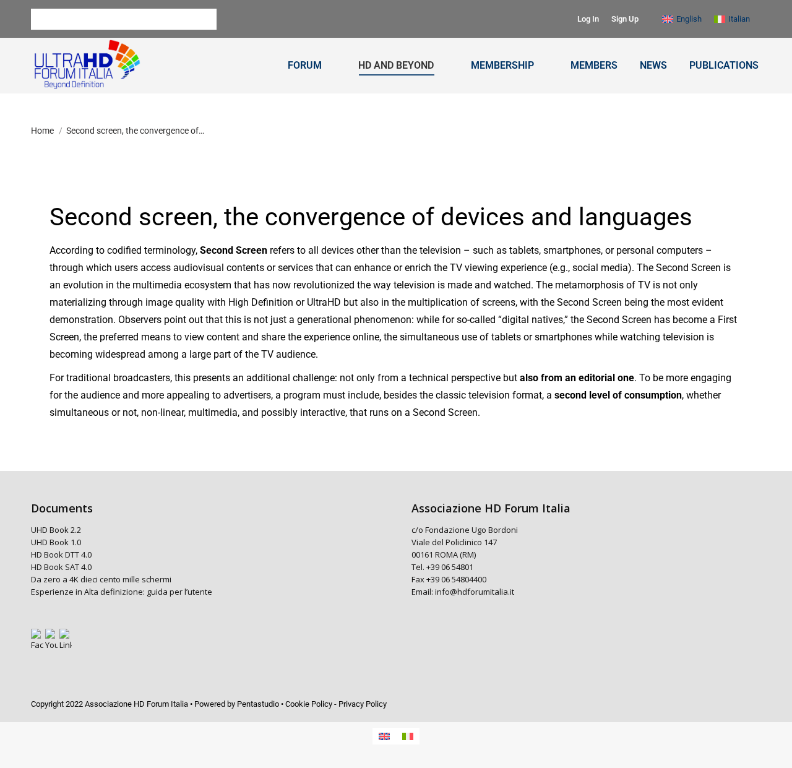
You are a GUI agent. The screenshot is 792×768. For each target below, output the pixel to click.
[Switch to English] (384, 736)
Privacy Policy (362, 704)
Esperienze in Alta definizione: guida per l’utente (121, 591)
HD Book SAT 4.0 (61, 566)
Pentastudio (258, 704)
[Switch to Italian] (408, 736)
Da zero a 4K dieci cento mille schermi (101, 579)
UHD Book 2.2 (56, 529)
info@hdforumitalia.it (474, 591)
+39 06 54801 (449, 566)
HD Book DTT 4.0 (61, 554)
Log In (588, 19)
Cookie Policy (308, 704)
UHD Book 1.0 (56, 542)
